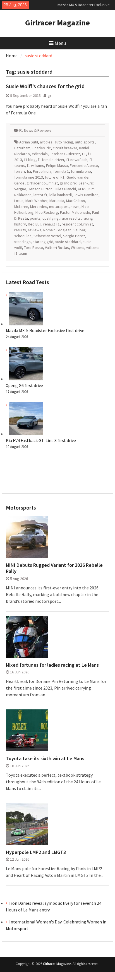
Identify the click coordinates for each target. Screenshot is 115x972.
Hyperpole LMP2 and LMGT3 (36, 852)
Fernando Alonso (84, 165)
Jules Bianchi (65, 188)
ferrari (19, 171)
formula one (81, 171)
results (20, 229)
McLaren (21, 206)
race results (71, 218)
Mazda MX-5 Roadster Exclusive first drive (45, 330)
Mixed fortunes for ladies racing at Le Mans (52, 665)
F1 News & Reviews (35, 130)
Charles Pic (41, 147)
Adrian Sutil (28, 142)
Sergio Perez (74, 235)
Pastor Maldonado (75, 212)
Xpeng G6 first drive (24, 385)
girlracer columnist (42, 183)
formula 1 (61, 171)
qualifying (50, 218)
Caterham (22, 147)
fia (29, 171)
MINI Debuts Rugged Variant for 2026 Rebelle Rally (54, 568)
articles (46, 142)
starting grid (43, 241)
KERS (82, 188)
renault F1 (51, 224)
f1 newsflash (76, 159)
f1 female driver (51, 159)
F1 (84, 153)
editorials (40, 153)
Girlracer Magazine (57, 23)
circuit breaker (65, 147)
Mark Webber (36, 200)
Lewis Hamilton (86, 194)
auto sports (85, 142)
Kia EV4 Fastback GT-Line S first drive (41, 440)
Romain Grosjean (57, 229)
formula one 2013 (28, 177)
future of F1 (54, 177)
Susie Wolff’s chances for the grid (45, 86)
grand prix (68, 183)
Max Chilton (75, 200)
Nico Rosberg (46, 212)
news (75, 206)
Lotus (18, 200)
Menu (60, 43)
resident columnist (77, 224)
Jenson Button (40, 188)
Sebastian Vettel (47, 235)
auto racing (63, 142)
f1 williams (35, 165)
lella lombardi (60, 194)
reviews (34, 229)
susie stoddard (68, 241)
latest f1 (40, 194)
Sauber (79, 229)
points (35, 218)
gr (49, 95)
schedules (23, 235)
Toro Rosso (33, 247)
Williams (77, 247)
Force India (42, 171)
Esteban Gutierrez (65, 153)
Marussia (56, 200)
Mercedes (38, 206)
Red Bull (34, 224)
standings (22, 241)
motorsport (59, 206)
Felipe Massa (57, 165)
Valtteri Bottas (57, 247)
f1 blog (30, 159)
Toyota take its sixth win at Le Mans (45, 758)
